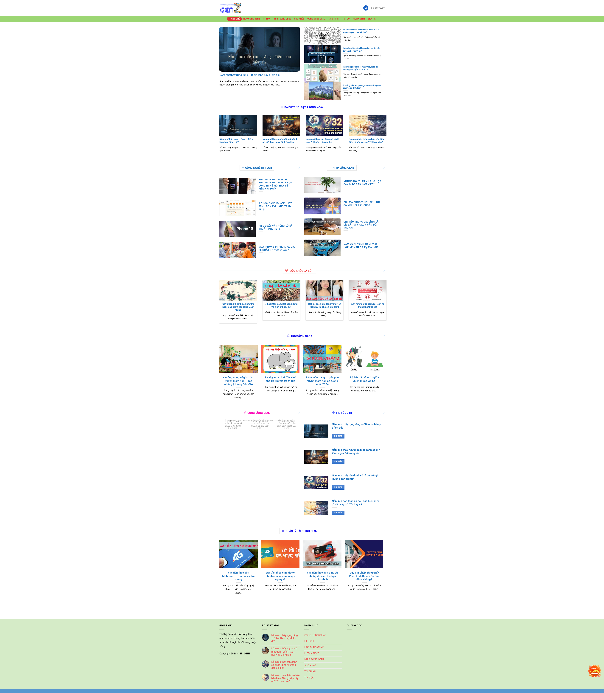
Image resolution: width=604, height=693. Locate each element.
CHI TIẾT (338, 436)
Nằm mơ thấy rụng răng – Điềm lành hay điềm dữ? (284, 638)
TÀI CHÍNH (333, 19)
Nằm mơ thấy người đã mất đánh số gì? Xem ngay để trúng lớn (284, 651)
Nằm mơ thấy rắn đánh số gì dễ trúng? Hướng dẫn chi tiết (284, 664)
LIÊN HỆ (372, 19)
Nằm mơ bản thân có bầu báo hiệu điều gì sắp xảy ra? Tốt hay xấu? (285, 678)
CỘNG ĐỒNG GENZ (316, 19)
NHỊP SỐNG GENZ (282, 19)
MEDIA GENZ (359, 19)
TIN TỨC (346, 19)
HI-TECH (267, 19)
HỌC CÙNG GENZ (251, 19)
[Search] (365, 8)
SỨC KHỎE (299, 19)
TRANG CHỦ (234, 19)
